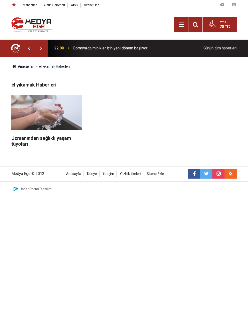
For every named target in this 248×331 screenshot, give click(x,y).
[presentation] (29, 48)
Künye (92, 174)
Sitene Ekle (91, 5)
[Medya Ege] (32, 24)
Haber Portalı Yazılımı (36, 189)
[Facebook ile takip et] (194, 174)
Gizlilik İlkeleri (130, 174)
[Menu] (181, 24)
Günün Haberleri (54, 5)
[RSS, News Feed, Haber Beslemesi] (231, 174)
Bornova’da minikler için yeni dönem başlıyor (110, 48)
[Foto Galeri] (234, 4)
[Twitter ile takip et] (206, 174)
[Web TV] (222, 4)
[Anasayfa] (14, 5)
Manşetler (30, 5)
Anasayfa (73, 174)
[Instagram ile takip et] (218, 174)
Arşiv (74, 5)
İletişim (108, 174)
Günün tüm (220, 48)
